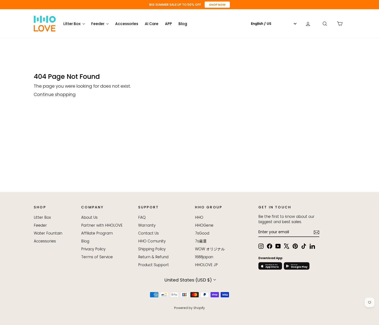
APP (168, 23)
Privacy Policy (93, 249)
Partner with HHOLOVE (102, 225)
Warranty (147, 225)
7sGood (202, 233)
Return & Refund (153, 257)
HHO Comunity (152, 241)
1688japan (204, 257)
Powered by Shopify (189, 308)
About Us (89, 217)
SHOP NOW (217, 5)
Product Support (153, 264)
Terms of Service (97, 257)
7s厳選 (201, 241)
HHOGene (204, 225)
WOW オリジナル (210, 249)
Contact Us (148, 233)
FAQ (142, 217)
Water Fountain (48, 233)
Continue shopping (55, 94)
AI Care (151, 23)
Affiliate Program (97, 233)
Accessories (126, 23)
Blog (183, 23)
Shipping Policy (152, 249)
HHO (199, 217)
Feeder (98, 23)
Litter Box (72, 23)
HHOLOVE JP (206, 264)
